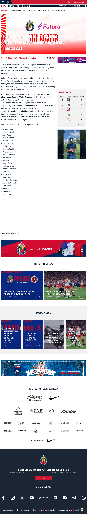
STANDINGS (79, 124)
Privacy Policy (37, 510)
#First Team (12, 233)
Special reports (29, 10)
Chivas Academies (22, 510)
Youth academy (43, 10)
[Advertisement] (28, 213)
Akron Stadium (7, 510)
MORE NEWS (16, 10)
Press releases (58, 10)
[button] (82, 509)
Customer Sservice (65, 510)
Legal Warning (50, 510)
